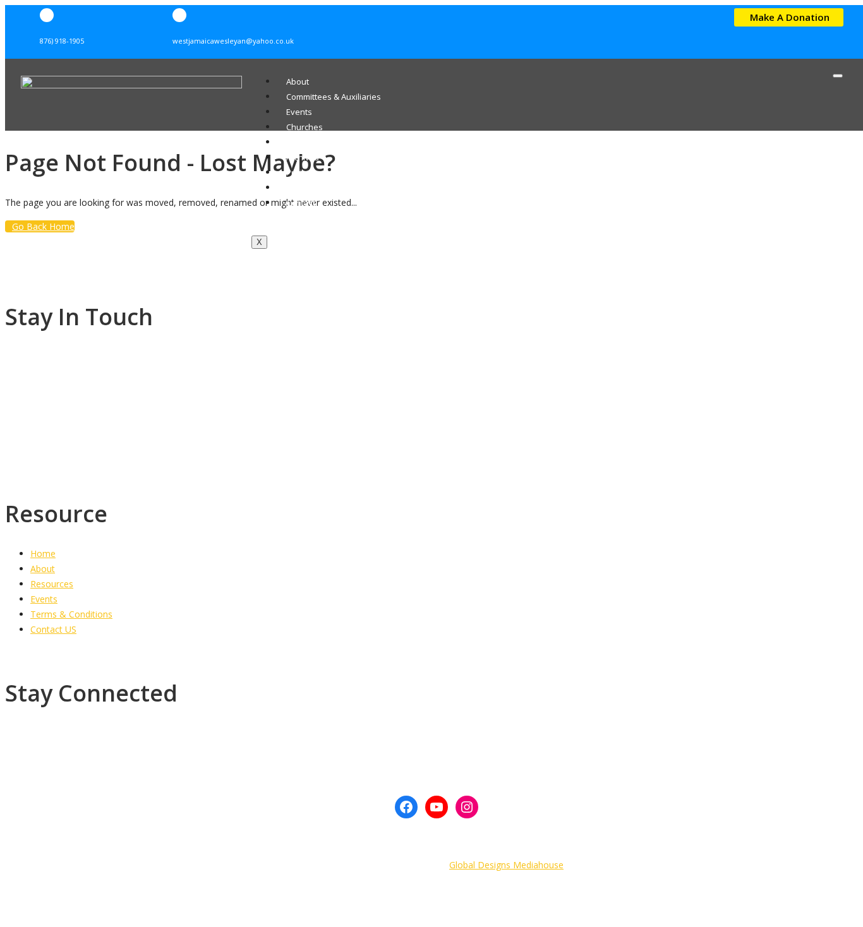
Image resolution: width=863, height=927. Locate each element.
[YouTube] (436, 807)
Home (43, 553)
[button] (788, 17)
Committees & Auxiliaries (333, 96)
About (297, 81)
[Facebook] (406, 807)
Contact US (53, 629)
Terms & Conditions (71, 614)
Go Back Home (43, 226)
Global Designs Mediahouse (506, 865)
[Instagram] (467, 807)
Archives (302, 157)
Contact (300, 202)
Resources (306, 142)
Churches (304, 127)
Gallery (300, 187)
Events (299, 111)
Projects (301, 172)
